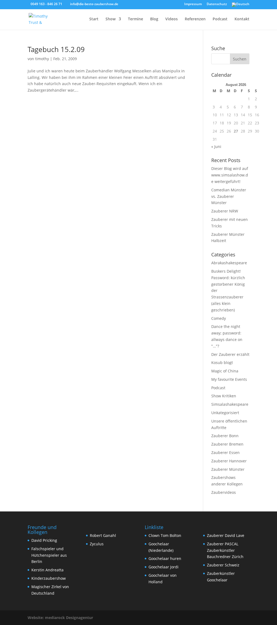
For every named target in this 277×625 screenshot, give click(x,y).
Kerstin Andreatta (47, 569)
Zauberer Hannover (229, 460)
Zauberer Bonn (225, 435)
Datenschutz (217, 4)
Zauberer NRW (224, 211)
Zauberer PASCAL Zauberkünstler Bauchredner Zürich (225, 550)
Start (93, 19)
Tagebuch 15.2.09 (56, 49)
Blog (154, 19)
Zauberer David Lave (225, 535)
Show (110, 19)
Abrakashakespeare (229, 262)
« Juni (216, 146)
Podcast (220, 19)
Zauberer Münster (228, 469)
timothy (42, 58)
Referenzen (195, 19)
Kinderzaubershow (48, 578)
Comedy (218, 318)
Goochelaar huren (165, 558)
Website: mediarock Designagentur (60, 617)
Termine (135, 19)
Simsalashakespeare (229, 404)
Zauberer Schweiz (223, 565)
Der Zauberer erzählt (230, 354)
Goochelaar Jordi (164, 566)
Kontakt (242, 19)
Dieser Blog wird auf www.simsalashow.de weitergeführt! (229, 175)
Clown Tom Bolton (165, 535)
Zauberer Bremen (227, 444)
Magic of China (224, 370)
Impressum (193, 4)
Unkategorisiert (225, 412)
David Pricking (44, 540)
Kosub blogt (222, 362)
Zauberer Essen (225, 452)
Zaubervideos (223, 492)
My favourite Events (229, 379)
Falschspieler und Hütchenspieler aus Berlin (49, 555)
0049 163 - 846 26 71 (46, 4)
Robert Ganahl (103, 535)
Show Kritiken (223, 395)
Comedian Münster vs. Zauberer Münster (228, 196)
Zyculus (97, 543)
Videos (171, 19)
